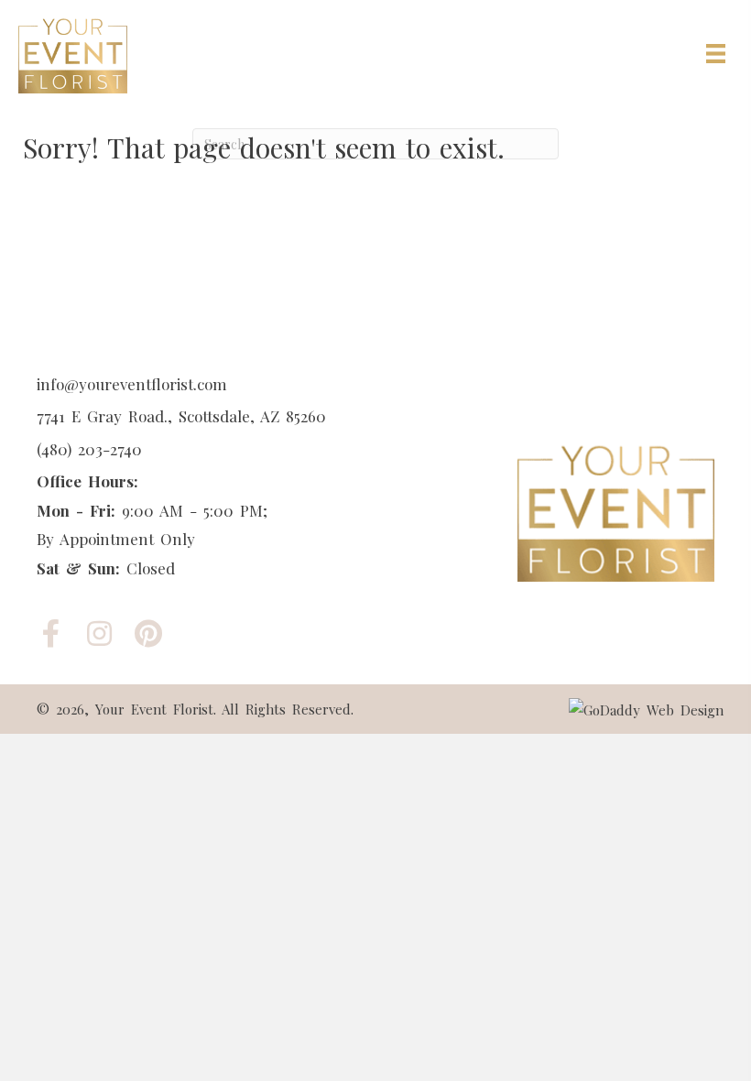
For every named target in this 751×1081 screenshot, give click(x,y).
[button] (51, 633)
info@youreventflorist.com (132, 384)
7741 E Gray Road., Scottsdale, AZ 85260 (181, 416)
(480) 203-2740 (89, 449)
